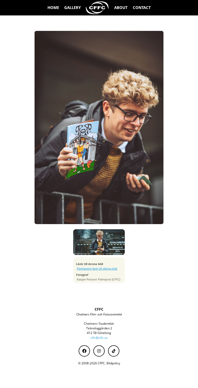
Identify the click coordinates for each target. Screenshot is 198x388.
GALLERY (72, 7)
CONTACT (142, 7)
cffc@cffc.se (99, 338)
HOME (53, 7)
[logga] (97, 7)
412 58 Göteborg (99, 333)
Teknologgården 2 (99, 328)
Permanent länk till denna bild (97, 268)
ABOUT (121, 7)
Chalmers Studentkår (99, 323)
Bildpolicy (113, 363)
